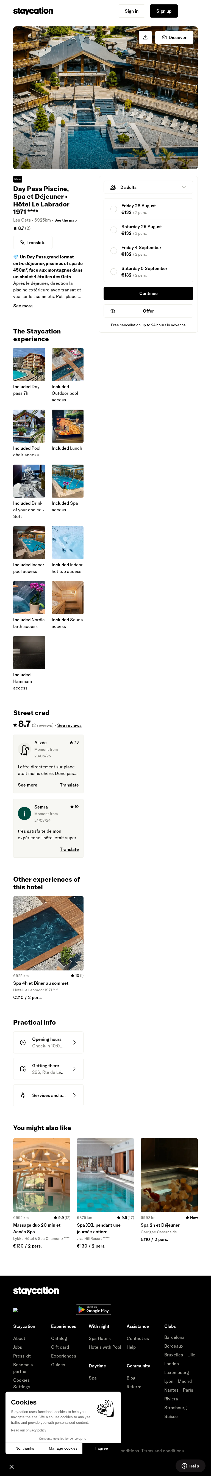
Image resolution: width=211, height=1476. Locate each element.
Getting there (45, 1065)
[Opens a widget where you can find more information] (190, 1466)
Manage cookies (63, 1448)
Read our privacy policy (28, 1430)
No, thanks (24, 1448)
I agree (101, 1448)
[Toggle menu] (191, 11)
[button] (11, 1466)
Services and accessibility (58, 1095)
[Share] (145, 37)
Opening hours (47, 1039)
